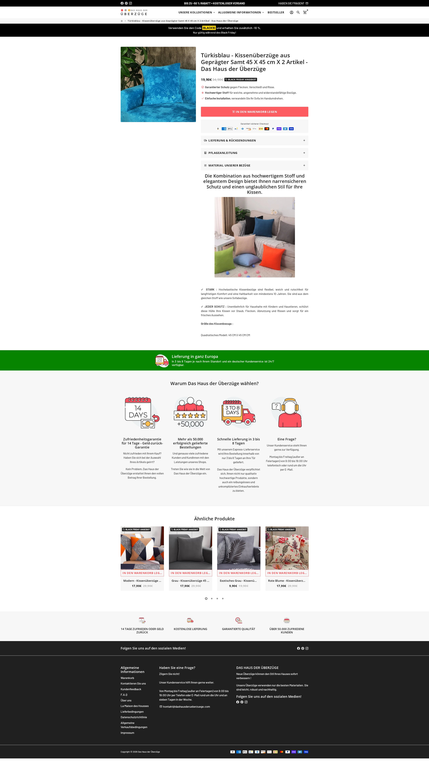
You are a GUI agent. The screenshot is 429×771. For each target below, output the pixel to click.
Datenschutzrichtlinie (134, 717)
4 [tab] (222, 598)
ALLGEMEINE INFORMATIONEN (241, 12)
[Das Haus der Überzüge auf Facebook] (122, 3)
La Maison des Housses (135, 705)
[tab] (254, 141)
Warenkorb (127, 677)
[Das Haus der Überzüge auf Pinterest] (126, 3)
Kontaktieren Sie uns (133, 683)
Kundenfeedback (131, 689)
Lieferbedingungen (132, 711)
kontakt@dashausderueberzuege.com (185, 706)
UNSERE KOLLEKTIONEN (197, 12)
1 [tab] (206, 598)
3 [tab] (217, 598)
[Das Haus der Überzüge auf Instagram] (130, 3)
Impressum (127, 732)
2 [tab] (211, 598)
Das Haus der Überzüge (149, 751)
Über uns (126, 700)
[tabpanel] (142, 558)
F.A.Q (124, 694)
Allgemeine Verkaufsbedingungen (134, 725)
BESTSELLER (276, 12)
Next (305, 559)
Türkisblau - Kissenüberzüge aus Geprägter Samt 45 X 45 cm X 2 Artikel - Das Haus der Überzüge (183, 20)
